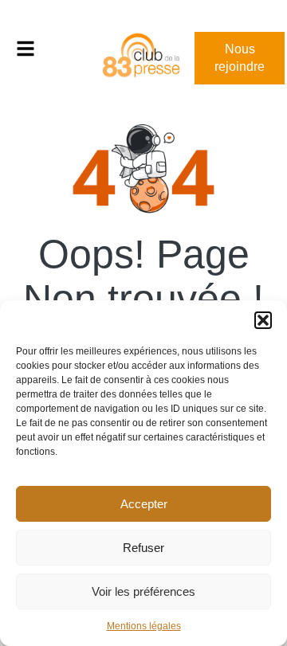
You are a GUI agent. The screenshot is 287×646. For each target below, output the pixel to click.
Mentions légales (144, 626)
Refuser (143, 547)
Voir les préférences (143, 591)
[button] (263, 320)
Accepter (143, 504)
